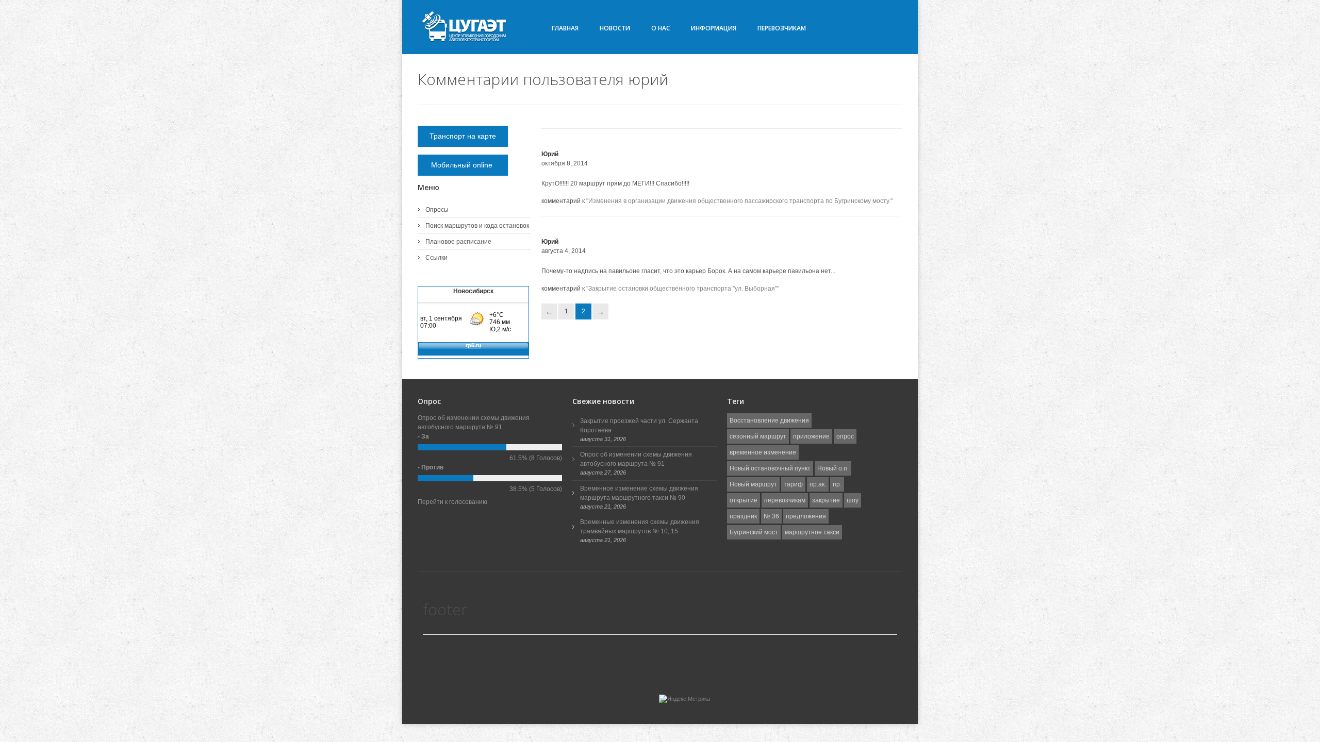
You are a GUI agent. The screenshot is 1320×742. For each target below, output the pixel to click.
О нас (660, 28)
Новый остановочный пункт (770, 468)
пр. (837, 484)
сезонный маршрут (758, 436)
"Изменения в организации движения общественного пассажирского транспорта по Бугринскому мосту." (739, 201)
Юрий (549, 154)
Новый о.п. (833, 468)
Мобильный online (463, 165)
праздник (743, 516)
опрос (845, 436)
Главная (565, 28)
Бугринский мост (754, 532)
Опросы (437, 209)
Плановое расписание (458, 241)
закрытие (826, 500)
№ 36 (771, 516)
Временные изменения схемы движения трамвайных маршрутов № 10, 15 (639, 526)
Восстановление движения (769, 420)
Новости (615, 28)
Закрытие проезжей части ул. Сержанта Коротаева (639, 425)
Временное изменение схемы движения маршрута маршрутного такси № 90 (639, 493)
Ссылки (436, 257)
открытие (743, 500)
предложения (806, 516)
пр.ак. (818, 484)
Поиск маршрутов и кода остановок (477, 225)
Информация (713, 28)
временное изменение (763, 452)
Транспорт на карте (463, 136)
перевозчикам (784, 500)
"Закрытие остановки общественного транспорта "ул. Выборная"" (682, 288)
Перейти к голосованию (452, 501)
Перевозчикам (781, 28)
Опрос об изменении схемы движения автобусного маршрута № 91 (636, 459)
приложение (811, 436)
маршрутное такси (812, 532)
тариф (793, 484)
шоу (853, 500)
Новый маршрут (753, 484)
